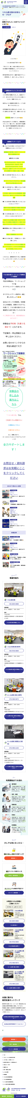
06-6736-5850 (14, 651)
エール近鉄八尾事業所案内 (8, 1081)
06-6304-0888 (14, 604)
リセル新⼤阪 (11, 600)
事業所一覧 (5, 1067)
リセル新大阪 (6, 27)
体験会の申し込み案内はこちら (14, 397)
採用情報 (5, 1074)
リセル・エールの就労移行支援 (9, 1057)
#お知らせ (14, 27)
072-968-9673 (14, 699)
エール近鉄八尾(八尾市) (19, 951)
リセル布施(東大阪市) (13, 647)
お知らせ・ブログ (6, 1064)
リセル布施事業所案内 (7, 1079)
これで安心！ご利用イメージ (8, 1059)
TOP (4, 1055)
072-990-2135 (14, 748)
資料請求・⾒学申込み (7, 1096)
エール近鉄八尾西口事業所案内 (9, 1084)
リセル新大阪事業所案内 (7, 1077)
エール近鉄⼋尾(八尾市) (14, 695)
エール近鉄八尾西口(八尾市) (19, 972)
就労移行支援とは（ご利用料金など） (10, 1062)
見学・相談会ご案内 (7, 1069)
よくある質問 (5, 1072)
